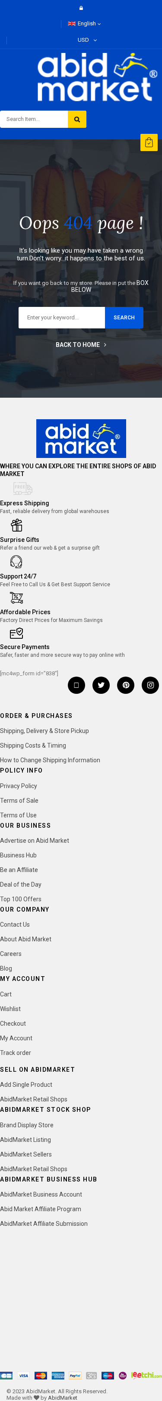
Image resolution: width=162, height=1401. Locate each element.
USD (83, 40)
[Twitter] (101, 685)
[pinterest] (125, 685)
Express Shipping (24, 503)
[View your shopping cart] (149, 142)
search (124, 318)
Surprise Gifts (19, 539)
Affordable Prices (25, 612)
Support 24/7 (18, 576)
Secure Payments (25, 646)
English (87, 23)
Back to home (78, 344)
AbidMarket (62, 1398)
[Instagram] (150, 685)
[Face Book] (76, 685)
